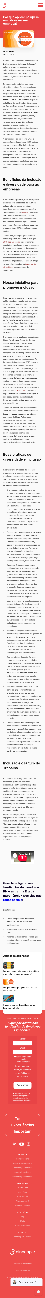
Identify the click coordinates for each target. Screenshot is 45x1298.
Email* (23, 1048)
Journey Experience (22, 1172)
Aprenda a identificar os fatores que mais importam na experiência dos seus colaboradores (24, 940)
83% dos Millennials (11, 242)
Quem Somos (22, 1188)
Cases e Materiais (22, 1226)
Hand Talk (20, 390)
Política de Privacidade (22, 1264)
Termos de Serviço (22, 1270)
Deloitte (24, 212)
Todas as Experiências (22, 1125)
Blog (22, 1217)
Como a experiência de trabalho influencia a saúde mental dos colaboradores (20, 921)
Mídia (22, 1221)
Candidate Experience (22, 1163)
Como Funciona (22, 1159)
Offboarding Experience (22, 1177)
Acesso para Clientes (22, 1237)
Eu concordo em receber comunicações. (23, 1059)
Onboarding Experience (22, 1168)
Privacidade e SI (22, 1201)
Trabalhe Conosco (22, 1205)
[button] (40, 5)
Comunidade (22, 1197)
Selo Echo (22, 1192)
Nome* (23, 1039)
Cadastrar (22, 1085)
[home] (4, 5)
